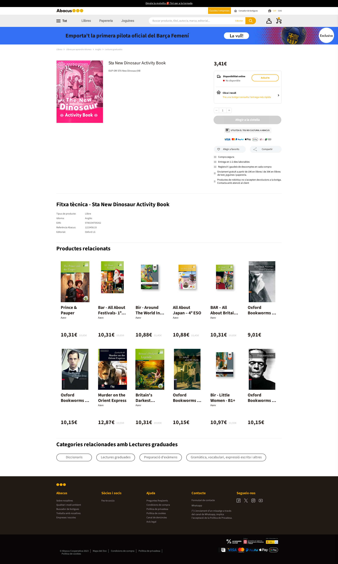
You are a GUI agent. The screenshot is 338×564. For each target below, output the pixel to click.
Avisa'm (265, 78)
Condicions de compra (158, 505)
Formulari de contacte (203, 500)
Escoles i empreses (219, 10)
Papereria (106, 21)
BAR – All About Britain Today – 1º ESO (224, 313)
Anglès (98, 49)
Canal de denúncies (156, 517)
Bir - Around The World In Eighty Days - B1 (148, 315)
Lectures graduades (113, 49)
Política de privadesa (157, 509)
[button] (269, 21)
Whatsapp (197, 505)
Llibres (86, 21)
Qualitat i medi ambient (68, 505)
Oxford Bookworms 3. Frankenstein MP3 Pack (262, 403)
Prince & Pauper (69, 310)
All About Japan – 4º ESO (187, 310)
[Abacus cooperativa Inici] (70, 12)
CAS (280, 10)
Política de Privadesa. (221, 518)
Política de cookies (156, 513)
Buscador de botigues (67, 509)
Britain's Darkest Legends (144, 400)
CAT (275, 10)
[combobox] (186, 21)
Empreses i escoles (66, 517)
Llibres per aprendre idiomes (79, 49)
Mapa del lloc (100, 551)
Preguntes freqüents (157, 500)
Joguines (127, 21)
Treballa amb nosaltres (68, 513)
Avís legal (151, 522)
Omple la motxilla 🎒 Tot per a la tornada (169, 3)
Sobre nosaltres (64, 500)
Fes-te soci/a (107, 500)
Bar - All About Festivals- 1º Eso (111, 313)
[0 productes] (279, 23)
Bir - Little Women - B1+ (222, 398)
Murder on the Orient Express (112, 398)
